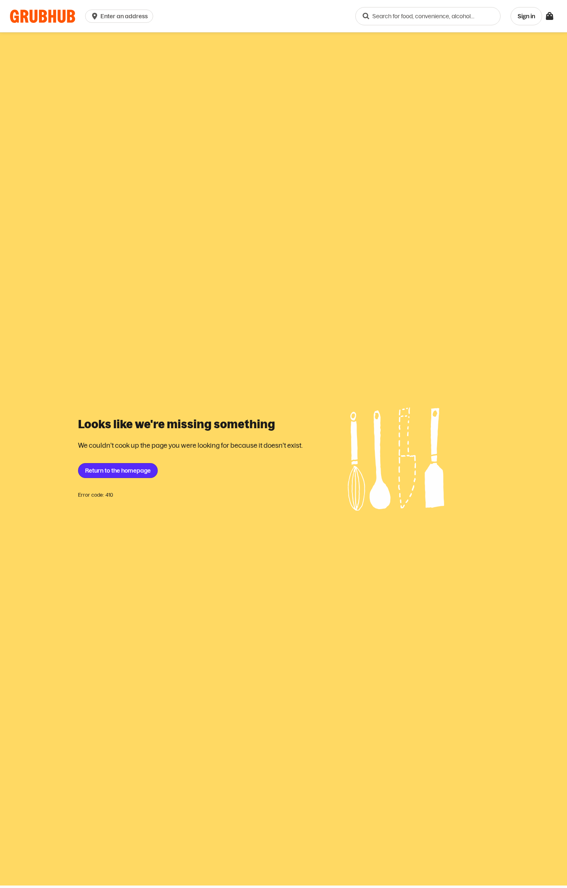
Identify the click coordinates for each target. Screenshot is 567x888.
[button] (120, 16)
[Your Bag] (550, 16)
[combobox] (428, 16)
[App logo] (42, 16)
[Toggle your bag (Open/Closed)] (550, 16)
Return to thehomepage (118, 470)
